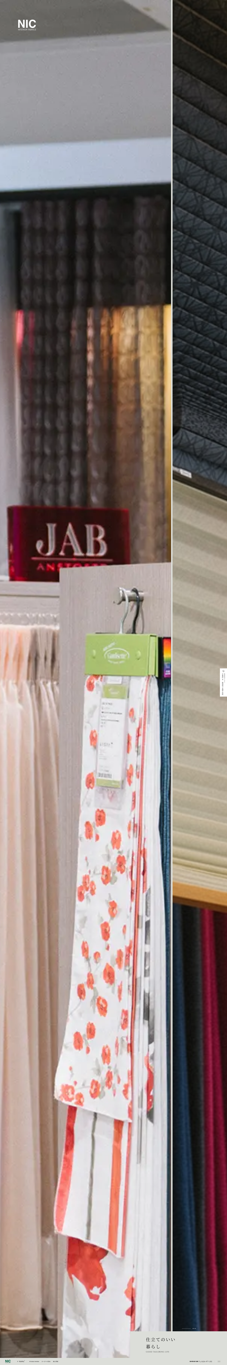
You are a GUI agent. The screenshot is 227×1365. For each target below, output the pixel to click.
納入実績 (55, 1361)
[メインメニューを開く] (219, 1361)
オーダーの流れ (46, 1361)
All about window (34, 1361)
